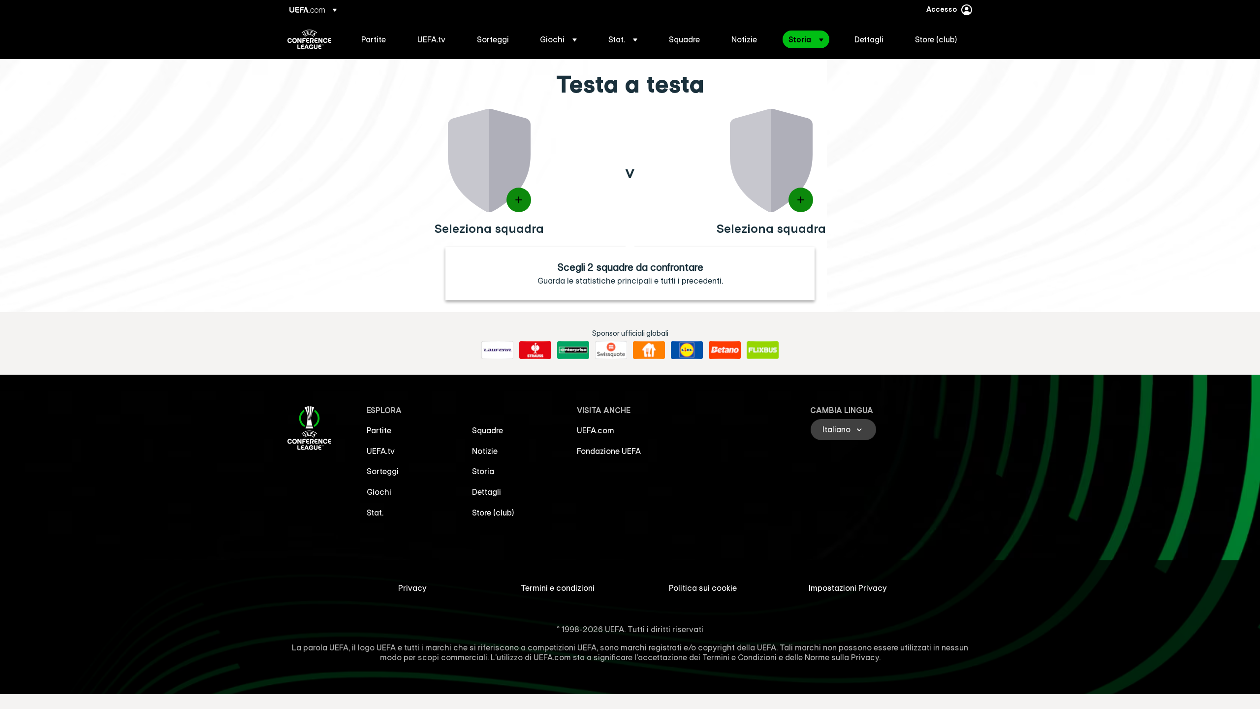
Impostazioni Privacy (848, 587)
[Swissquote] (611, 350)
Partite (379, 430)
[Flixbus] (763, 350)
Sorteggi (383, 471)
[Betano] (725, 350)
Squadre (487, 430)
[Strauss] (535, 350)
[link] (373, 39)
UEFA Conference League (309, 39)
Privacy (412, 587)
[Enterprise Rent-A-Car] (573, 350)
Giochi (379, 491)
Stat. (375, 512)
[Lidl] (687, 350)
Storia (483, 471)
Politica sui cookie (703, 587)
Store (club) (493, 512)
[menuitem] (377, 39)
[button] (558, 39)
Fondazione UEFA (609, 451)
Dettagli (486, 491)
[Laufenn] (497, 350)
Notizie (485, 451)
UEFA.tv (381, 451)
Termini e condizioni (558, 587)
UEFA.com (595, 430)
